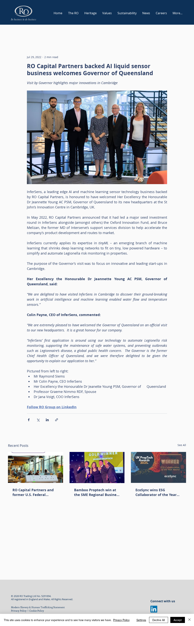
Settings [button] (141, 620)
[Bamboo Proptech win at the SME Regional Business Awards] (97, 467)
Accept (178, 620)
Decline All (158, 620)
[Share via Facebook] (29, 420)
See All (182, 445)
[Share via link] (56, 420)
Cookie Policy (37, 610)
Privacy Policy (19, 610)
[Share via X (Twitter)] (38, 420)
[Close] (189, 620)
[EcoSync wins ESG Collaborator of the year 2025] (158, 467)
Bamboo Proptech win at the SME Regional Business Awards (97, 492)
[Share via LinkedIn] (47, 420)
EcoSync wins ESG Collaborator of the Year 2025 (156, 492)
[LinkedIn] (153, 609)
